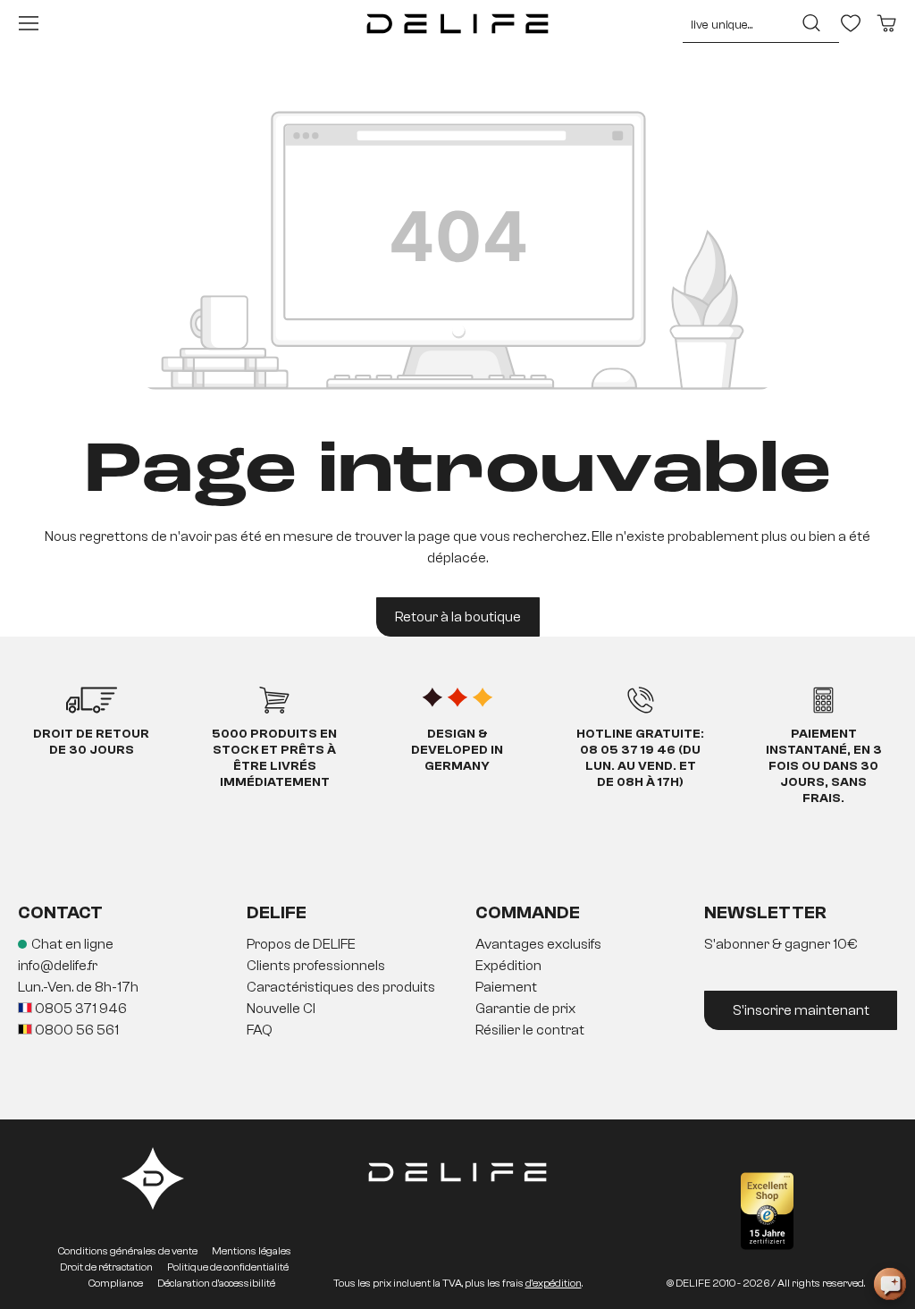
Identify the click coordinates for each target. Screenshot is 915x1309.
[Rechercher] (811, 23)
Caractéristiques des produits (341, 987)
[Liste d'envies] (850, 23)
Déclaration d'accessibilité (216, 1283)
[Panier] (886, 23)
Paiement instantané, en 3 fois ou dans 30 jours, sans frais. (824, 766)
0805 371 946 (79, 1009)
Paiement (506, 987)
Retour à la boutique (458, 617)
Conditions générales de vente (127, 1251)
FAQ (260, 1030)
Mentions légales (251, 1251)
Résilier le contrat (529, 1030)
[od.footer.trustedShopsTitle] (767, 1211)
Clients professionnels (316, 966)
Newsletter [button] (765, 912)
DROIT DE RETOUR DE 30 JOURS (91, 742)
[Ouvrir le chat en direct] (890, 1284)
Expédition (508, 966)
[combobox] (734, 23)
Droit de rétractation (106, 1267)
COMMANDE (527, 912)
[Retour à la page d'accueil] (457, 23)
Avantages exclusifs (538, 944)
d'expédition (553, 1283)
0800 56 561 (75, 1030)
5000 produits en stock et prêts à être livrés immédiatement (274, 758)
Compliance (115, 1283)
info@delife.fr (57, 966)
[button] (457, 988)
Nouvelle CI (281, 1009)
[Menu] (28, 23)
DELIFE (276, 912)
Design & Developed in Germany (457, 750)
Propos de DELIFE (301, 944)
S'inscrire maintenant (801, 1010)
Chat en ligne (72, 944)
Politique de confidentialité (228, 1267)
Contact (60, 912)
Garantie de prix (525, 1009)
